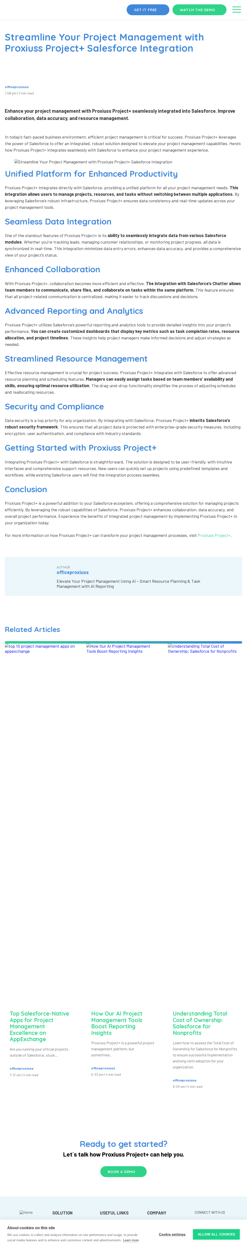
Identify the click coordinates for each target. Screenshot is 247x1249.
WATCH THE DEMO (197, 9)
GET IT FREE (145, 9)
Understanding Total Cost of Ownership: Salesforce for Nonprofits (200, 1023)
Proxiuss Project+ (214, 535)
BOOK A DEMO (121, 1171)
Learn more (131, 1240)
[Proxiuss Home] (26, 1217)
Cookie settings (172, 1234)
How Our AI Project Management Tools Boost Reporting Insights (117, 1023)
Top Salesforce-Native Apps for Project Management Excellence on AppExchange (39, 1026)
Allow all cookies (216, 1234)
